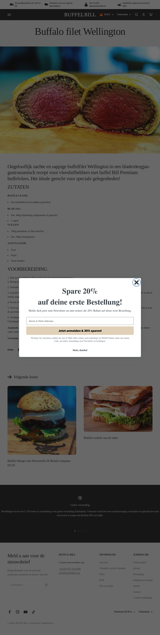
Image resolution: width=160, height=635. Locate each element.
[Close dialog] (136, 282)
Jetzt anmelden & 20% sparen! (80, 330)
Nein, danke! (80, 350)
